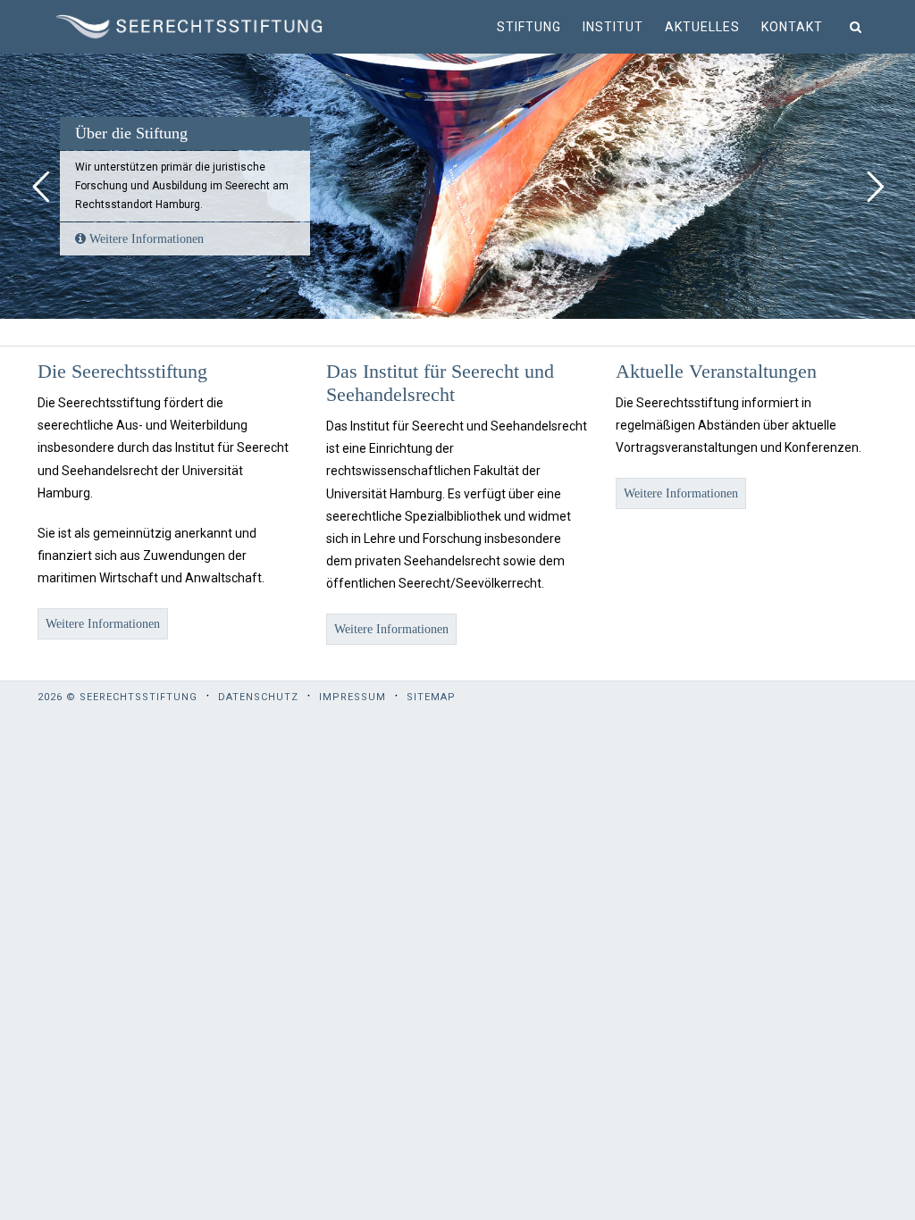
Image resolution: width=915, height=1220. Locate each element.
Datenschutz (258, 697)
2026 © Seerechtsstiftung (117, 697)
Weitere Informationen (145, 239)
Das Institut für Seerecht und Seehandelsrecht (440, 382)
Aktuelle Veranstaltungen (716, 371)
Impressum (352, 697)
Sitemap (431, 697)
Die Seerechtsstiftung (122, 371)
